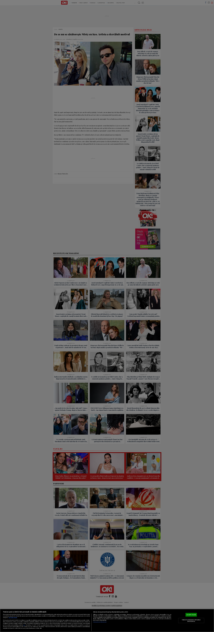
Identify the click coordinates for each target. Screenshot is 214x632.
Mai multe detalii (13, 617)
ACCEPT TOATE (191, 615)
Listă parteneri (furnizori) (99, 622)
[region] (107, 620)
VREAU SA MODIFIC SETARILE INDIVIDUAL (191, 620)
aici (24, 625)
